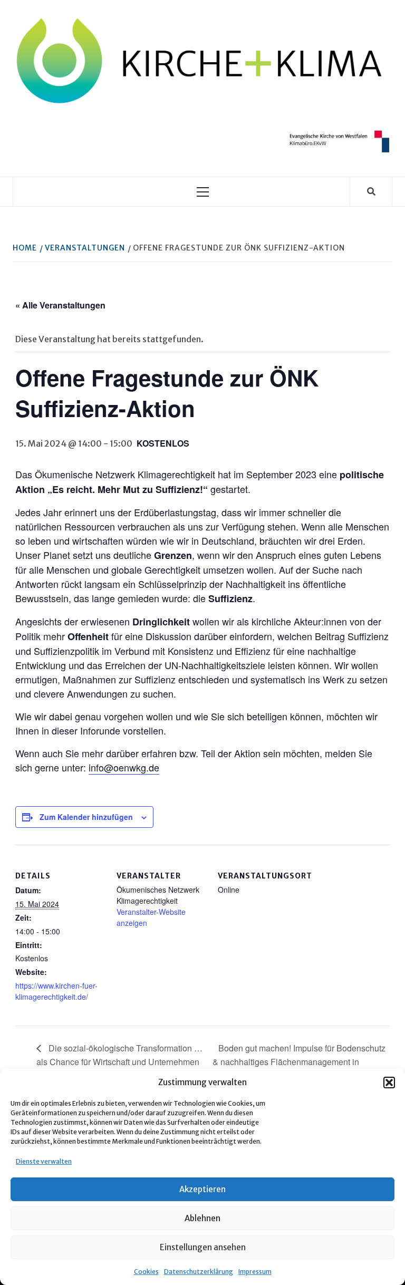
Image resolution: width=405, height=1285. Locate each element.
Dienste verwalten (44, 1161)
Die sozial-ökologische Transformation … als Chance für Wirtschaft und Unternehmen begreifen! (119, 1061)
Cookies (146, 1272)
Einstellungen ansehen (203, 1247)
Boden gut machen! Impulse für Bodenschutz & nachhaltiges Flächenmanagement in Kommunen (299, 1061)
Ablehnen (202, 1218)
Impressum (255, 1272)
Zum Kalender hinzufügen (86, 816)
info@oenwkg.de (124, 767)
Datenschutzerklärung (198, 1272)
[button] (389, 1082)
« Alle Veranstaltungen (60, 305)
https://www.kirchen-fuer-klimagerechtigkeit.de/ (56, 991)
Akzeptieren (202, 1189)
